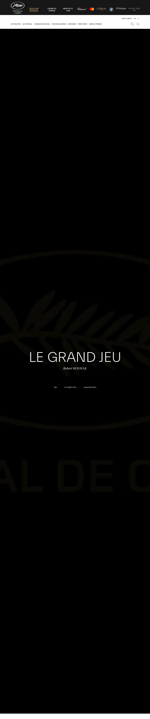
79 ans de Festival (42, 24)
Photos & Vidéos (59, 24)
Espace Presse (95, 24)
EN (138, 18)
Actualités (16, 24)
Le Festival (27, 24)
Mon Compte (127, 18)
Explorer (72, 24)
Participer (82, 24)
